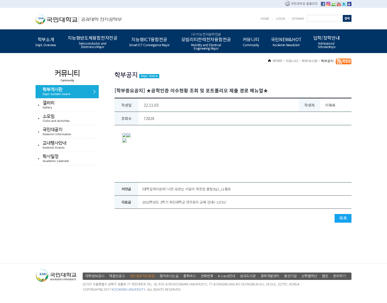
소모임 (56, 118)
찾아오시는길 (169, 276)
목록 (343, 218)
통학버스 (189, 276)
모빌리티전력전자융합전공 (206, 41)
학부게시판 (56, 91)
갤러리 (48, 105)
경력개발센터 (269, 276)
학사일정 (56, 158)
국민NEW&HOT (286, 41)
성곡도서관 (248, 276)
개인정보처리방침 (142, 276)
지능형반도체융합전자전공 (92, 41)
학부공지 (327, 61)
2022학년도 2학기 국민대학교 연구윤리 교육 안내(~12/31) (184, 202)
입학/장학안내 (326, 41)
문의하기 (339, 276)
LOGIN (280, 18)
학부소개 (46, 41)
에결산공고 (117, 276)
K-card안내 (226, 276)
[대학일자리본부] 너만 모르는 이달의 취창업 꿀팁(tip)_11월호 (186, 188)
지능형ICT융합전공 (149, 41)
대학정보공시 (94, 276)
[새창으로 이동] (57, 19)
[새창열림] (323, 4)
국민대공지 (57, 131)
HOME (265, 18)
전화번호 (207, 276)
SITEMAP (298, 18)
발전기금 (290, 276)
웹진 (325, 276)
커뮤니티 (251, 41)
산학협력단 (309, 276)
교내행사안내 (54, 145)
